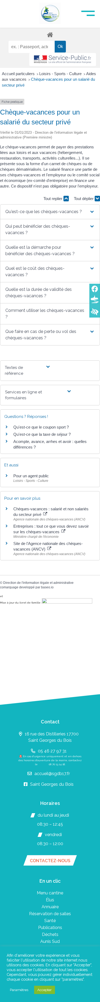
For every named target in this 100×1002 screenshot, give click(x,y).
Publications (50, 927)
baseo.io (47, 587)
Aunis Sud (50, 941)
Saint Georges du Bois (52, 784)
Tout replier (53, 198)
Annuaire (50, 906)
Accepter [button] (44, 990)
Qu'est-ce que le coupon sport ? (41, 427)
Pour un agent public (31, 476)
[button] (50, 212)
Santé (50, 920)
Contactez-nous (50, 860)
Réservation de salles (50, 913)
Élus (50, 899)
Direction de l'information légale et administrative (38, 583)
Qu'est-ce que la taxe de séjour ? (42, 434)
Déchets (50, 934)
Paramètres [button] (19, 990)
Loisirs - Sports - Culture (61, 73)
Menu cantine (50, 892)
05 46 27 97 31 (52, 750)
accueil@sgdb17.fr (52, 773)
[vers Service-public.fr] (62, 59)
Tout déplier (84, 198)
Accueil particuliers (19, 73)
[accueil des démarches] (50, 34)
